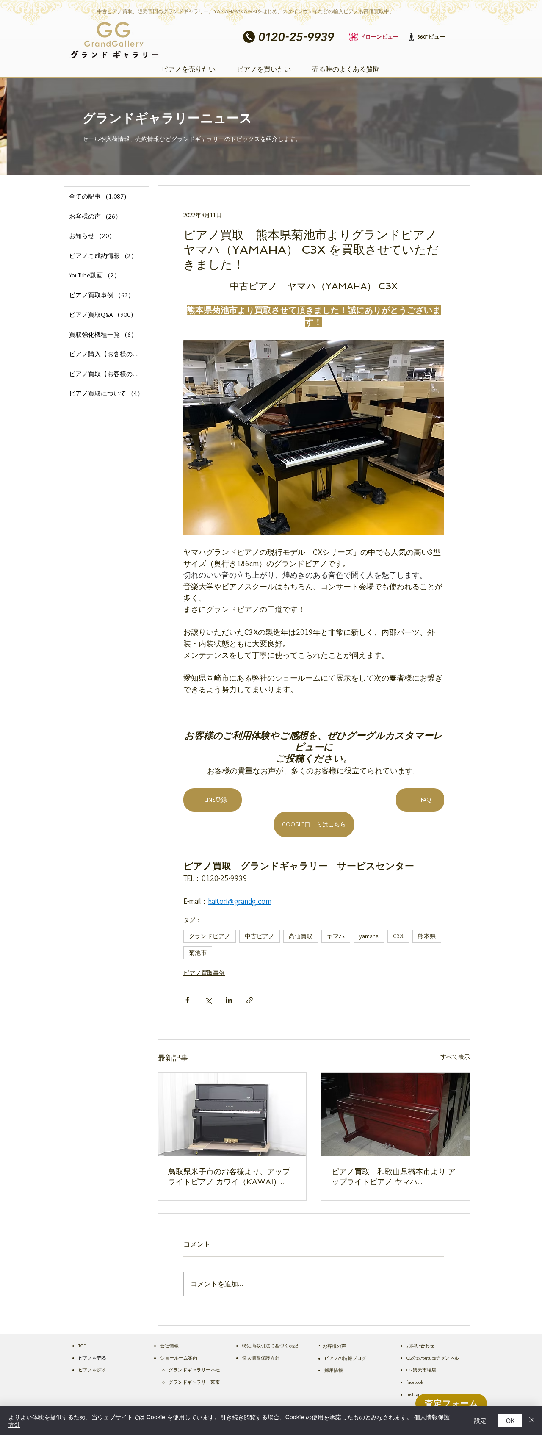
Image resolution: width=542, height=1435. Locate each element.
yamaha (369, 936)
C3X (398, 936)
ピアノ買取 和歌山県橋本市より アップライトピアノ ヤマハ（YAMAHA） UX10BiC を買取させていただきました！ (394, 1177)
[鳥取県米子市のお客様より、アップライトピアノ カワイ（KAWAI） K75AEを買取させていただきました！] (232, 1114)
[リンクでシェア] (250, 1000)
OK (510, 1420)
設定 (480, 1420)
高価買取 (300, 936)
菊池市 (198, 952)
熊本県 (427, 936)
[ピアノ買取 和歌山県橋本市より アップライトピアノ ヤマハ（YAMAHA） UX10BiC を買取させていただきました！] (395, 1114)
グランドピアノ (209, 936)
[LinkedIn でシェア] (229, 1000)
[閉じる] (532, 1420)
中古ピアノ (259, 936)
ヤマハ (336, 936)
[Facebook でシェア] (187, 1000)
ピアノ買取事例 (204, 973)
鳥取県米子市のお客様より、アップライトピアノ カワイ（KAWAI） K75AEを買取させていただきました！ (229, 1177)
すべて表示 (455, 1057)
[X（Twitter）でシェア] (208, 1000)
